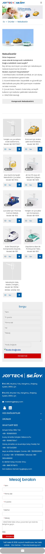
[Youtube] (4, 408)
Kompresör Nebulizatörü (23, 101)
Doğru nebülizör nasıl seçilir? (15, 63)
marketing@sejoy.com (14, 402)
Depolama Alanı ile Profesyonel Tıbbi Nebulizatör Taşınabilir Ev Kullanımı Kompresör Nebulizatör (33, 247)
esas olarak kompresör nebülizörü (17, 60)
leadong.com (35, 545)
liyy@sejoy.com (26, 469)
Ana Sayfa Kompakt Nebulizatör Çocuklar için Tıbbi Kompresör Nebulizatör (12, 176)
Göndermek (22, 356)
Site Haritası (16, 545)
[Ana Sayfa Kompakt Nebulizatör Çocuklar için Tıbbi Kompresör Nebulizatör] (12, 163)
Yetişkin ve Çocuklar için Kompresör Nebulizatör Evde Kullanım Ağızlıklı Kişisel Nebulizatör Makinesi (33, 212)
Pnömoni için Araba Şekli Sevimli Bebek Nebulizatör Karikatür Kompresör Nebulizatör (33, 140)
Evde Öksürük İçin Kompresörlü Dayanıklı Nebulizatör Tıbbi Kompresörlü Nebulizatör (12, 247)
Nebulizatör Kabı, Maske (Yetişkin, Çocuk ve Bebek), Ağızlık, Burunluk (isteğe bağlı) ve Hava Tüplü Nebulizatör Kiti (12, 283)
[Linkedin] (10, 408)
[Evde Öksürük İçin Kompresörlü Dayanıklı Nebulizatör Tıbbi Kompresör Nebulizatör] (12, 235)
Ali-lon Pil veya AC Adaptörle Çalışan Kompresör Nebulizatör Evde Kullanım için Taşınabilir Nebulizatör (33, 176)
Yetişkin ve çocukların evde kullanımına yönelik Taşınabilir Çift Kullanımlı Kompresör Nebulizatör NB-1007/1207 (12, 140)
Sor (10, 149)
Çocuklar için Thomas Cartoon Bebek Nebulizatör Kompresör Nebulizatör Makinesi (12, 212)
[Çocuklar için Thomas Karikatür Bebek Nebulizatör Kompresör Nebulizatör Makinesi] (12, 199)
